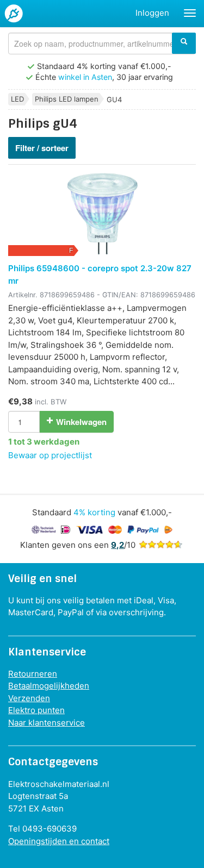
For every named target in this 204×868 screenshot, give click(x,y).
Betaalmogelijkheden (48, 685)
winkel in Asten (85, 77)
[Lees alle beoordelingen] (160, 545)
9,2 (117, 545)
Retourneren (32, 674)
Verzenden (29, 698)
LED (17, 99)
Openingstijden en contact (58, 841)
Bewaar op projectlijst (50, 455)
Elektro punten (36, 710)
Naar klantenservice (46, 722)
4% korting (94, 512)
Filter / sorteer (42, 148)
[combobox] (102, 43)
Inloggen (152, 13)
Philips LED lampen (66, 99)
